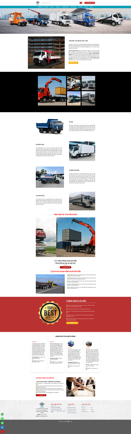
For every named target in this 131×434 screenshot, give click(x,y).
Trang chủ (40, 6)
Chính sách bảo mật (72, 417)
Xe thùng (80, 6)
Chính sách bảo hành (72, 419)
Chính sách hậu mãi (71, 421)
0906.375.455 (90, 2)
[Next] (93, 242)
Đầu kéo (52, 6)
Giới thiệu (46, 6)
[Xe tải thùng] (38, 3)
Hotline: (38, 424)
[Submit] (81, 3)
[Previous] (38, 242)
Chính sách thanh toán (72, 423)
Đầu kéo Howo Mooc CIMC (56, 419)
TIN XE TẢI (86, 6)
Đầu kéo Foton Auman (55, 417)
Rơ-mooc (58, 6)
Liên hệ (91, 6)
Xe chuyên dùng (65, 6)
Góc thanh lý (73, 6)
